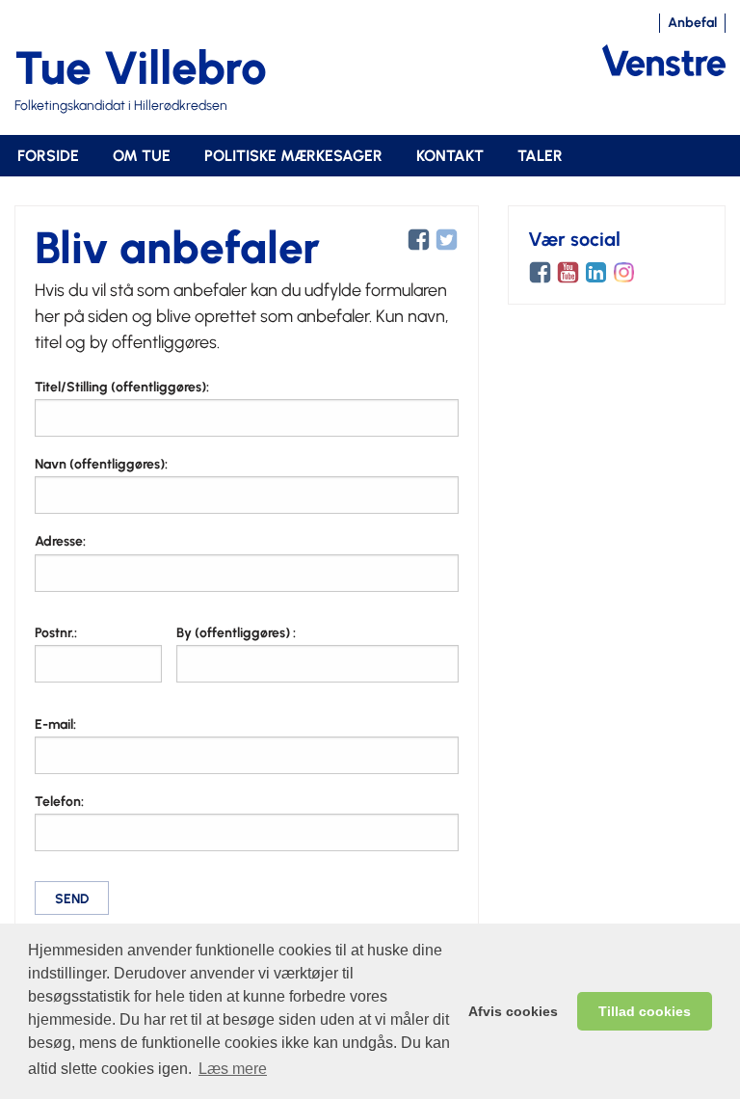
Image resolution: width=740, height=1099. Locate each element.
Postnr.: (56, 633)
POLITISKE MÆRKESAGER (293, 156)
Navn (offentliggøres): (101, 464)
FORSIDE (48, 156)
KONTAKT (450, 156)
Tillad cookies (644, 1011)
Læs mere (232, 1068)
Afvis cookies (513, 1011)
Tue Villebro (140, 67)
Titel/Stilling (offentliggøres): (122, 387)
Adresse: (60, 541)
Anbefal (692, 22)
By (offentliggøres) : (236, 633)
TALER (540, 156)
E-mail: (55, 724)
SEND (72, 899)
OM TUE (142, 156)
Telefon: (59, 801)
